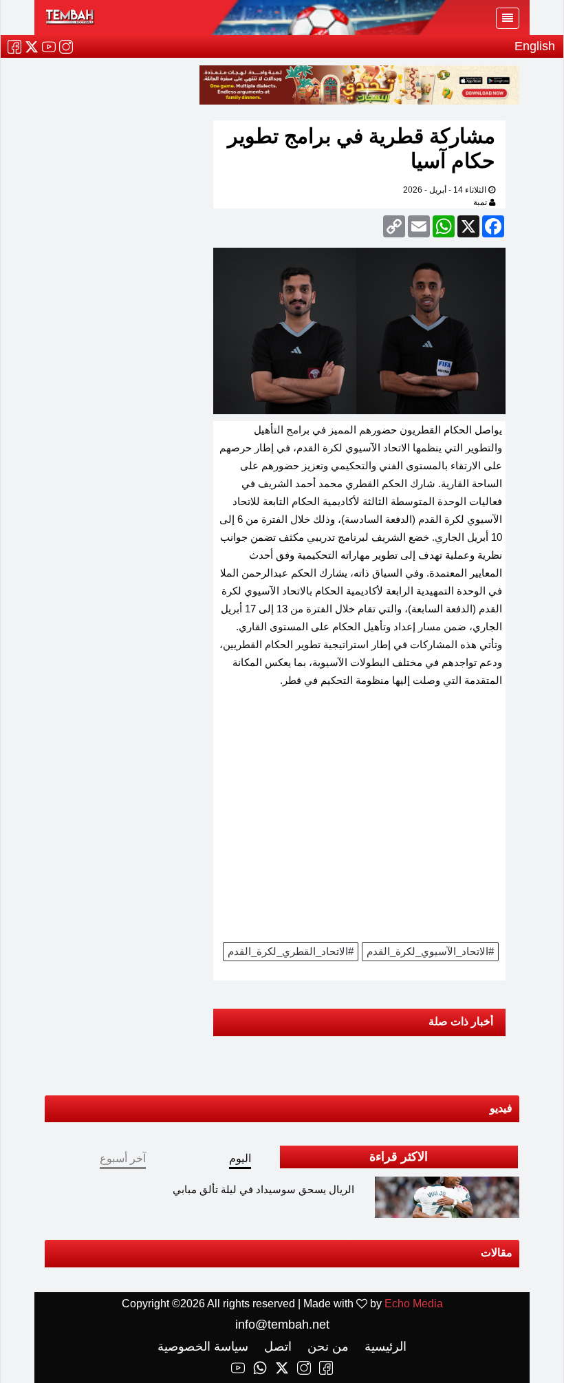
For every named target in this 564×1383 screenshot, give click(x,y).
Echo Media (413, 1303)
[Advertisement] (359, 819)
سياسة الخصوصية (203, 1346)
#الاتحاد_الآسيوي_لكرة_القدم (430, 951)
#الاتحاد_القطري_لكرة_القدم (291, 951)
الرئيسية (383, 1346)
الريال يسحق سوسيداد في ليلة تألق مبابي (263, 1189)
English (534, 46)
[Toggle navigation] (507, 18)
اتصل (276, 1346)
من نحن (326, 1346)
